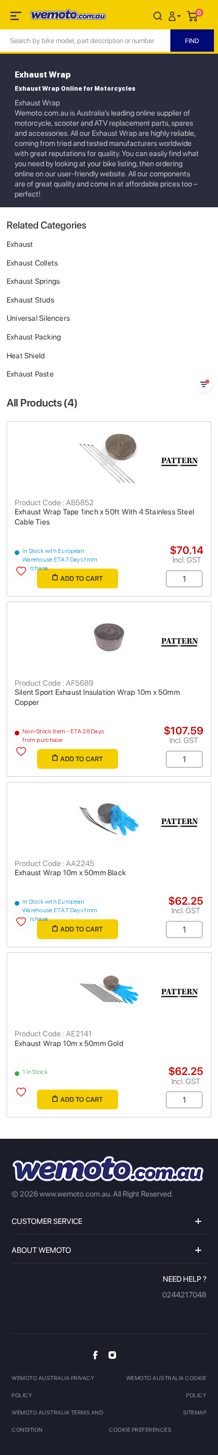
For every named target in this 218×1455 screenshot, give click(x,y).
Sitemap (195, 1412)
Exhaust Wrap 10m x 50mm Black (70, 872)
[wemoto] (108, 1168)
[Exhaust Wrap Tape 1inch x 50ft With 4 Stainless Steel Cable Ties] (109, 459)
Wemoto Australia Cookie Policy (166, 1387)
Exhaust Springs (33, 281)
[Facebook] (95, 1354)
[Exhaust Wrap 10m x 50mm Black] (109, 819)
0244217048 (184, 1294)
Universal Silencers (38, 318)
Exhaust (20, 244)
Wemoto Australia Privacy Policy (53, 1387)
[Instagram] (112, 1354)
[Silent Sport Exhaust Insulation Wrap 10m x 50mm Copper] (109, 639)
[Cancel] (157, 15)
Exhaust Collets (32, 263)
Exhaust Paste (30, 374)
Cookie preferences (140, 1430)
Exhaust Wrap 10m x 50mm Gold (69, 1043)
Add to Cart (81, 578)
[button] (176, 15)
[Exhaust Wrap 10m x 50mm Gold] (109, 990)
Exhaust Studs (30, 300)
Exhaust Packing (34, 337)
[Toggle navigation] (17, 18)
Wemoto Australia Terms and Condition (57, 1421)
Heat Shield (26, 355)
